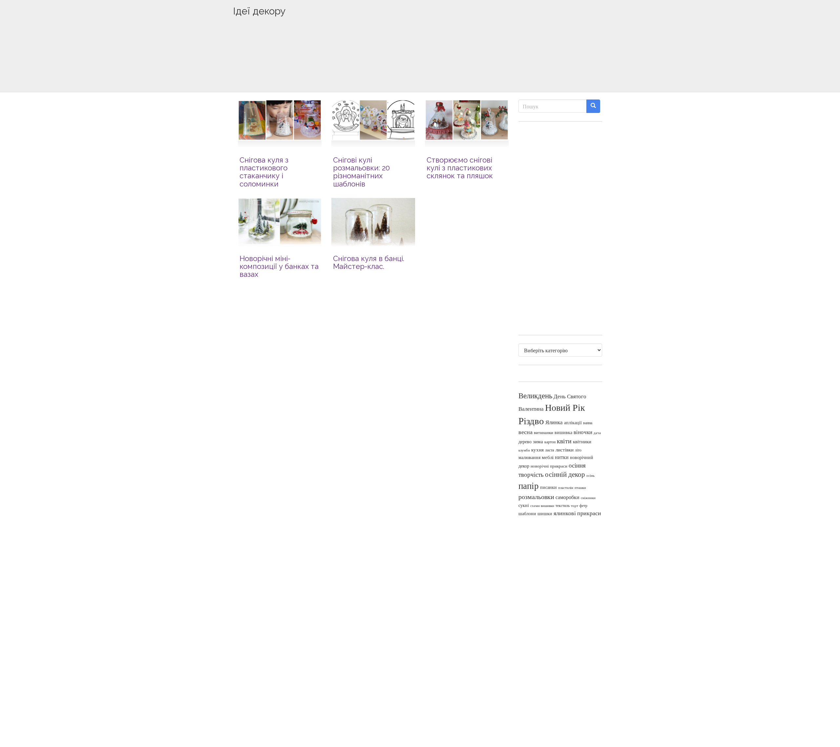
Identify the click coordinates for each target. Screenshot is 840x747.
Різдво (531, 420)
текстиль (563, 505)
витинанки (543, 432)
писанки (548, 487)
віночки (583, 432)
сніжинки (588, 497)
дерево (525, 442)
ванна (587, 422)
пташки (580, 487)
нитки (562, 457)
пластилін (565, 487)
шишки (544, 513)
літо (578, 449)
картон (550, 441)
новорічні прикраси (549, 466)
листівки (565, 450)
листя (549, 449)
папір (528, 485)
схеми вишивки (542, 505)
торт (574, 505)
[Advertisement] (420, 65)
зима (538, 441)
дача (597, 432)
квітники (582, 441)
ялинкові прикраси (577, 513)
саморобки (567, 497)
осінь (590, 475)
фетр (583, 505)
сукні (523, 505)
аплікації (573, 422)
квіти (564, 440)
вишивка (563, 432)
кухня (537, 450)
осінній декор (565, 474)
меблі (548, 457)
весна (525, 432)
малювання (529, 457)
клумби (524, 450)
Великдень (535, 395)
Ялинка (554, 422)
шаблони (527, 513)
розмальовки (536, 496)
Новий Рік (565, 407)
